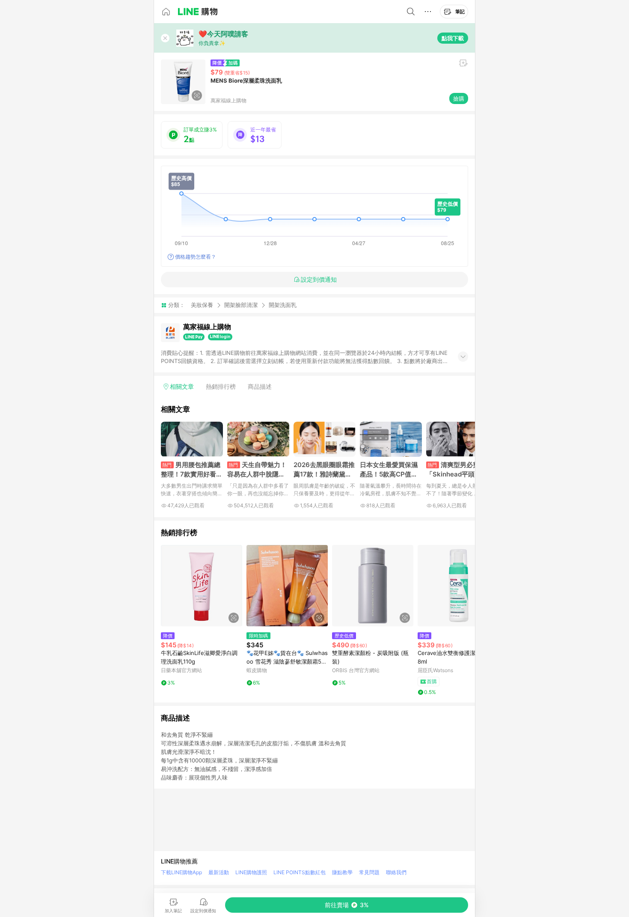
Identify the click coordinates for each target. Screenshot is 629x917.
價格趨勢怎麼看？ (195, 256)
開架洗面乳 (283, 305)
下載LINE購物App (181, 872)
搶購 (458, 98)
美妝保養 (202, 304)
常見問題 (369, 872)
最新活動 (218, 872)
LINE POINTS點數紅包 (299, 872)
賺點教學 (342, 872)
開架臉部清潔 (241, 304)
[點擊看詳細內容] (201, 585)
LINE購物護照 (251, 872)
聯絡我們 (396, 872)
